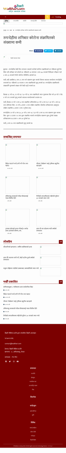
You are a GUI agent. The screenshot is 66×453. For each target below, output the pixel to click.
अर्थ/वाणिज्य (33, 411)
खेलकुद (33, 377)
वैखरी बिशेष (33, 440)
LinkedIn (58, 51)
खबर (11, 30)
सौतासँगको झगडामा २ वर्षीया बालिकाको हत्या (17, 246)
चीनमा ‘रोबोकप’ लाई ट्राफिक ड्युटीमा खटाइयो (47, 164)
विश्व (33, 389)
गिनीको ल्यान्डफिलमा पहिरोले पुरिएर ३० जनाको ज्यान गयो (47, 197)
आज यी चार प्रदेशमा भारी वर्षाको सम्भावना (46, 229)
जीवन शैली (33, 432)
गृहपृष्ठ (5, 30)
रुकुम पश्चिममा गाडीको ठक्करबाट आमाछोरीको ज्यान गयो (21, 268)
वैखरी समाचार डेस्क (15, 58)
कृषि (33, 415)
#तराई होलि (34, 21)
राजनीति (33, 373)
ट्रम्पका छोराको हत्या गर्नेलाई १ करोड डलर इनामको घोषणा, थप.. (16, 229)
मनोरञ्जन (33, 436)
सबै (61, 242)
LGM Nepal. (50, 446)
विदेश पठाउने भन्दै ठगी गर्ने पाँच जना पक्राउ (16, 164)
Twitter (49, 51)
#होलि (24, 21)
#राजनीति (15, 21)
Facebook (39, 51)
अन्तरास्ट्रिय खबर (33, 385)
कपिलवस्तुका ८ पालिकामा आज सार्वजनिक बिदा (18, 287)
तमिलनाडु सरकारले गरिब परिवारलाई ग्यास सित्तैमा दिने (16, 197)
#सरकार (43, 21)
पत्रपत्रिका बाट (33, 381)
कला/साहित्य (33, 428)
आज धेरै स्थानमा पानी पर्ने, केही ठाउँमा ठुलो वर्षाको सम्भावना (18, 258)
